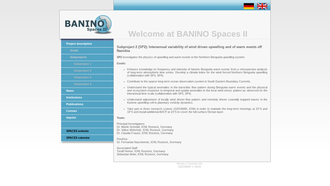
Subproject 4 (82, 84)
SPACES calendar (78, 137)
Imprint (71, 117)
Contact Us (194, 163)
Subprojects (78, 57)
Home (181, 163)
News (70, 90)
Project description (79, 43)
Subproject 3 (82, 77)
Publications (74, 104)
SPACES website (77, 131)
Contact (71, 110)
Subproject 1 (82, 63)
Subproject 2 (82, 70)
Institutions (74, 97)
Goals (74, 50)
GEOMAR (184, 166)
